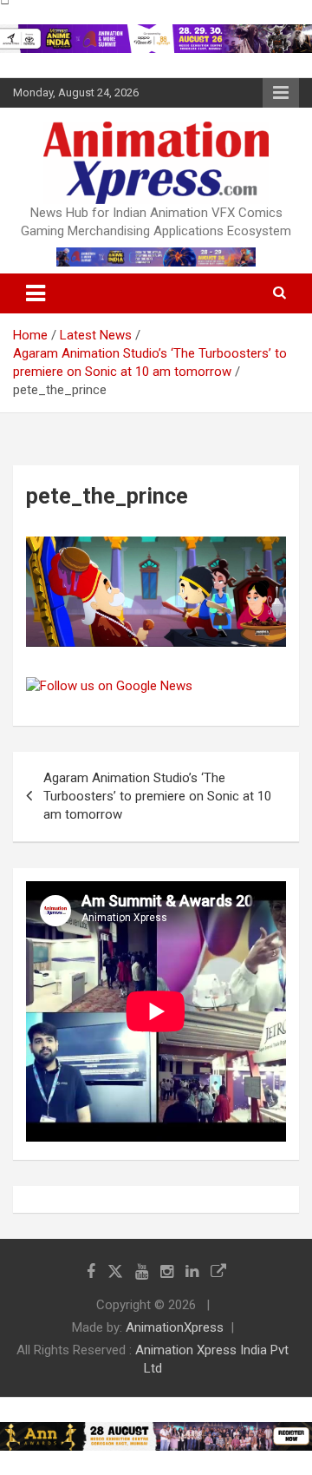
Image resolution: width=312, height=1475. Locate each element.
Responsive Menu (281, 93)
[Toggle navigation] (35, 293)
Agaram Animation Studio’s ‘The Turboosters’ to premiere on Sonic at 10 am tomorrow (157, 796)
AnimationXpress (175, 1327)
